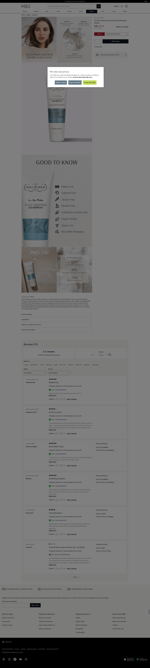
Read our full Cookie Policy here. (82, 77)
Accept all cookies (90, 82)
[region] (75, 77)
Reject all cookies (75, 82)
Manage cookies (61, 82)
